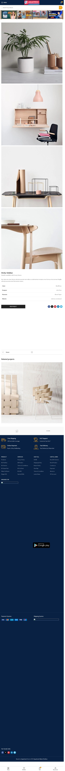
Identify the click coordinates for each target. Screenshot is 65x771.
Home (20, 17)
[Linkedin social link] (58, 306)
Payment (52, 468)
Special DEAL (21, 474)
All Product (20, 462)
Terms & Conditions (23, 465)
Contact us (53, 465)
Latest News (37, 474)
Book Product (53, 462)
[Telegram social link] (61, 306)
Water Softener (5, 471)
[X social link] (52, 306)
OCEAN (48, 431)
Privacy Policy (21, 459)
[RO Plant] (16, 431)
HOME (35, 459)
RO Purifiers (4, 462)
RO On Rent (21, 468)
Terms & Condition (39, 471)
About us (52, 471)
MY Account (53, 474)
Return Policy (37, 465)
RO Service (4, 465)
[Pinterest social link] (55, 306)
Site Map (36, 468)
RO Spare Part (4, 468)
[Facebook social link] (49, 306)
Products (3, 459)
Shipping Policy (38, 462)
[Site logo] (31, 2)
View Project (13, 306)
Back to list (32, 352)
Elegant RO (4, 474)
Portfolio (26, 17)
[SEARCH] (60, 7)
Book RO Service (54, 459)
